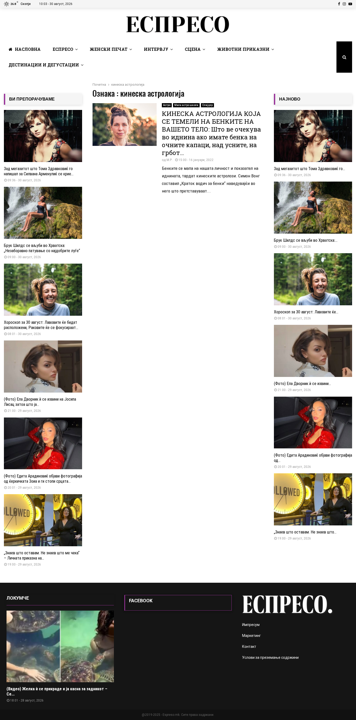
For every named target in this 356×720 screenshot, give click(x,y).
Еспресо (63, 49)
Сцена (193, 49)
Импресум (251, 625)
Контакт (249, 646)
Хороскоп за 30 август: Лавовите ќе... (306, 311)
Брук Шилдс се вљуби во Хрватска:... (305, 240)
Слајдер (207, 105)
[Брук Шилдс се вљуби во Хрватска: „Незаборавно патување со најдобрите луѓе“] (43, 213)
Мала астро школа (186, 105)
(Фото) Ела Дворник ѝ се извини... (302, 383)
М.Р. (170, 160)
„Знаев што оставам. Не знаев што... (305, 532)
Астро (166, 105)
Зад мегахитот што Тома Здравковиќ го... (309, 168)
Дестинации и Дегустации (44, 64)
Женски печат (108, 49)
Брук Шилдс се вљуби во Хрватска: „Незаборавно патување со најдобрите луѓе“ (42, 248)
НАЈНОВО (289, 99)
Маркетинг (251, 636)
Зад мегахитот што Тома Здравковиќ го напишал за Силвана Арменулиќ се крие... (38, 171)
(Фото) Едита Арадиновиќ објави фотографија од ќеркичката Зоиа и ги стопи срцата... (43, 479)
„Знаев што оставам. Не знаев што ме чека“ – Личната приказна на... (41, 555)
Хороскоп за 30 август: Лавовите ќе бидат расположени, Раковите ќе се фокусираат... (41, 325)
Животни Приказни (243, 49)
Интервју (156, 49)
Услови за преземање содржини (270, 657)
